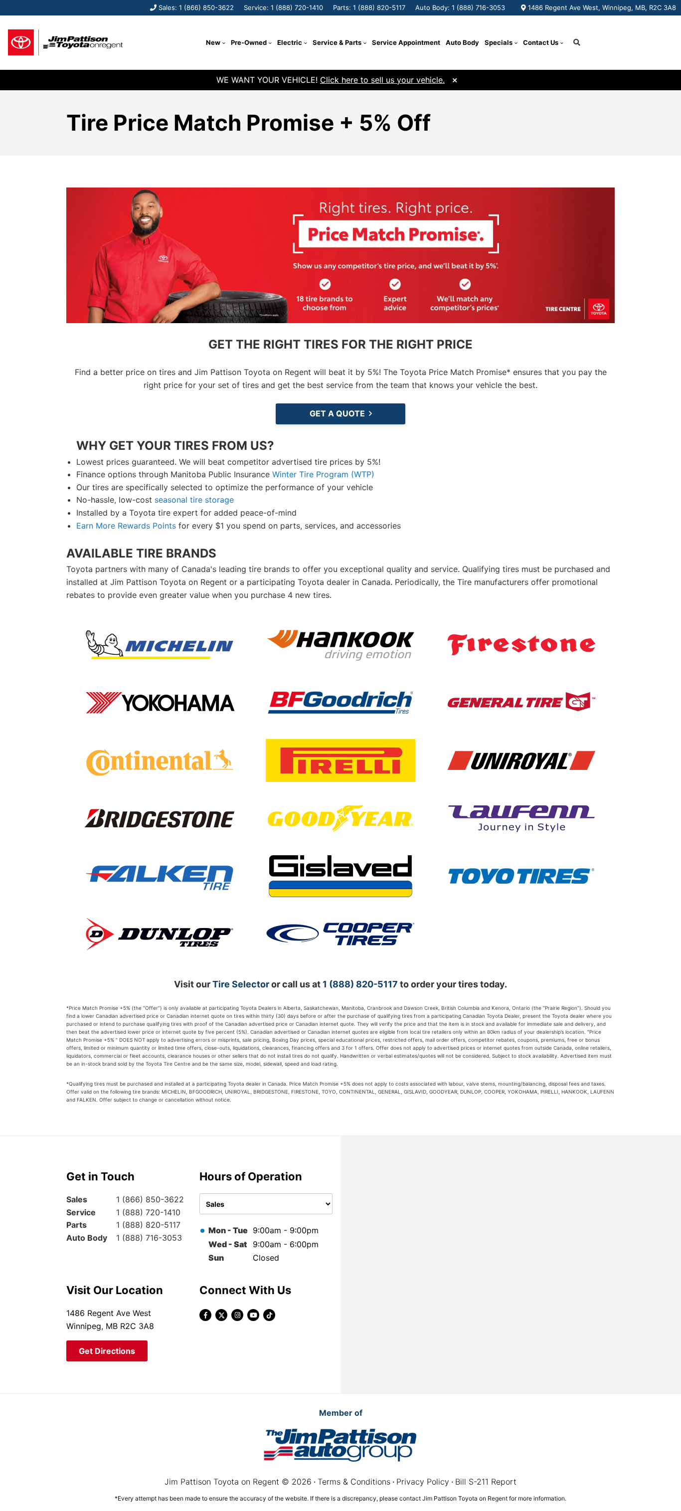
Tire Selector (240, 984)
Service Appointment (406, 42)
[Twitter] (221, 1315)
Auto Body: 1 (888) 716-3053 (460, 7)
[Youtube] (253, 1315)
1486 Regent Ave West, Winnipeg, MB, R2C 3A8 (602, 7)
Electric (289, 42)
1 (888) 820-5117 (360, 984)
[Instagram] (237, 1315)
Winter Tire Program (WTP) (323, 474)
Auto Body (462, 42)
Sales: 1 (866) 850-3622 (196, 7)
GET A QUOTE (337, 413)
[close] (455, 79)
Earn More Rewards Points (126, 526)
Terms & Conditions (354, 1482)
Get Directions (107, 1351)
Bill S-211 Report (485, 1482)
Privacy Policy (422, 1482)
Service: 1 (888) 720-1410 (283, 7)
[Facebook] (205, 1315)
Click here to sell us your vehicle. (382, 80)
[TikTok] (269, 1315)
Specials (498, 42)
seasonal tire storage (194, 500)
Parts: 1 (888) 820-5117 (369, 7)
